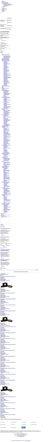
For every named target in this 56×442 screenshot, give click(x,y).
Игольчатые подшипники (5, 85)
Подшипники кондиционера (6, 146)
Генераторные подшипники (6, 151)
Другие (5, 95)
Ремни (3, 87)
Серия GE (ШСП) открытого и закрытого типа (7, 186)
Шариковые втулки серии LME (6, 172)
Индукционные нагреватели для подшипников (6, 205)
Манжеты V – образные (7, 110)
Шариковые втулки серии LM (6, 181)
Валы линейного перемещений (6, 168)
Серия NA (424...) (6, 91)
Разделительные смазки (7, 139)
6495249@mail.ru (9, 25)
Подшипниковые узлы (5, 114)
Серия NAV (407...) (6, 94)
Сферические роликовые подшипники (7, 74)
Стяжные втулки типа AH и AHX (7, 165)
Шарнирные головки (5, 157)
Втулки (3, 161)
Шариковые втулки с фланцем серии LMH (7, 177)
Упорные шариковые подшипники (6, 70)
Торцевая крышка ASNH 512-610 (5, 325)
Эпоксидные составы (7, 140)
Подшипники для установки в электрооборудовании (4, 260)
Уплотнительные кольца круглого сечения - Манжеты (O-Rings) (7, 113)
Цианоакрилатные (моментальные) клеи (7, 130)
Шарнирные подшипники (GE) (6, 69)
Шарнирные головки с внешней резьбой (7, 160)
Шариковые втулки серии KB (6, 175)
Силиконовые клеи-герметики (6, 128)
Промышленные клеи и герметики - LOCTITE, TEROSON (5, 126)
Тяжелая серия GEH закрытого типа (6, 183)
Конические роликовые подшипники (7, 83)
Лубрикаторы (5, 212)
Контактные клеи (6, 141)
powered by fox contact (2, 225)
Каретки (5, 169)
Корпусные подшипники (5, 123)
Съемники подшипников (6, 211)
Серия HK (5, 96)
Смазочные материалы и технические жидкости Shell (6, 153)
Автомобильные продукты (6, 155)
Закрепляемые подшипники (6, 79)
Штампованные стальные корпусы (6, 118)
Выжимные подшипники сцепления (7, 147)
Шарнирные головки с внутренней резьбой (7, 158)
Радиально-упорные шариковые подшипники (6, 73)
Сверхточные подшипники (5, 66)
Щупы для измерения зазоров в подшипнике (7, 209)
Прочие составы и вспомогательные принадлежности (6, 132)
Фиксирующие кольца (7, 55)
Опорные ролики (6, 80)
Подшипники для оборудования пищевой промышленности (5, 250)
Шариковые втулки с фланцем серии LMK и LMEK (7, 171)
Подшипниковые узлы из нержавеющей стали (7, 124)
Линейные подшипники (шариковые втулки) (5, 166)
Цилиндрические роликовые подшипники (7, 190)
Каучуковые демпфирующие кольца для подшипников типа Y (7, 200)
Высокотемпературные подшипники (7, 78)
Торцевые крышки (6, 57)
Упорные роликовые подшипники (6, 82)
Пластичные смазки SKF (5, 58)
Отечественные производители (5, 228)
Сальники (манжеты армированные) (6, 111)
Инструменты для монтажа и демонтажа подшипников (6, 203)
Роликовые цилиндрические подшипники (6, 62)
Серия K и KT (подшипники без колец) (7, 93)
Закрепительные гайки (7, 164)
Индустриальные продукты (6, 156)
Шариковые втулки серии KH (6, 174)
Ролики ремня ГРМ (6, 152)
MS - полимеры (6, 142)
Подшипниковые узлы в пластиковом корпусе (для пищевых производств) (7, 121)
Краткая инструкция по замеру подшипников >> (4, 46)
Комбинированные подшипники (6, 68)
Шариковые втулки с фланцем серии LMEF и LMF (7, 179)
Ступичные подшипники (5, 149)
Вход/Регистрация (3, 43)
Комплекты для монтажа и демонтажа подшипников (7, 208)
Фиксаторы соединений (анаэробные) (7, 136)
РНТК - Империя (27, 440)
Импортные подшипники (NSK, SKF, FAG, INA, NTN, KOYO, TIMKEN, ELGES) (6, 60)
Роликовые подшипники (5, 187)
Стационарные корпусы (7, 56)
